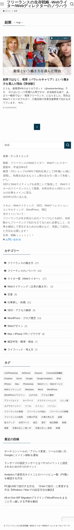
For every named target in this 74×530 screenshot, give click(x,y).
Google (29, 378)
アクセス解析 (47, 395)
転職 (58, 428)
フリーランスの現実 (13, 417)
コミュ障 (64, 400)
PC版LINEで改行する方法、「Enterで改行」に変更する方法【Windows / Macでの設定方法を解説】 (36, 488)
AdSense (26, 373)
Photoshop (28, 384)
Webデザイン (17, 325)
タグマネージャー (12, 406)
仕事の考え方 (47, 417)
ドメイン (39, 406)
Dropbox (8, 378)
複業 (6, 428)
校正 (35, 422)
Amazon (38, 373)
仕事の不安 (32, 417)
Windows (29, 389)
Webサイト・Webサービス (50, 384)
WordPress (52, 389)
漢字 (43, 422)
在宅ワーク (24, 422)
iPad (59, 378)
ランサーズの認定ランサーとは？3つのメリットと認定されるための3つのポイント (36, 464)
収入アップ (9, 422)
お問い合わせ (13, 239)
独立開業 (54, 422)
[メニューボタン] (2, 4)
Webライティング (12, 389)
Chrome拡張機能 (54, 373)
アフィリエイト (11, 400)
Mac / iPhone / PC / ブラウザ (26, 333)
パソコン (52, 406)
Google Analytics (44, 378)
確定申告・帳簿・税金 (23, 341)
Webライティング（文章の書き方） (30, 286)
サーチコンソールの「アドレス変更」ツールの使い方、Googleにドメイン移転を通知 (36, 453)
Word (40, 389)
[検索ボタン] (72, 4)
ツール (28, 406)
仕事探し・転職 (19, 302)
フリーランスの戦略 (59, 411)
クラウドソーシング (46, 400)
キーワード (28, 400)
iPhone (7, 384)
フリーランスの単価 (13, 411)
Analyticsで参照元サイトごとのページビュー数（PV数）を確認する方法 (37, 476)
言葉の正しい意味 (43, 428)
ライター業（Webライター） (27, 278)
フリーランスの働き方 (23, 262)
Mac (17, 384)
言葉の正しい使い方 (22, 428)
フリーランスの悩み (36, 411)
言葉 (12, 294)
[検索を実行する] (67, 145)
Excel (19, 378)
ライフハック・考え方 (23, 349)
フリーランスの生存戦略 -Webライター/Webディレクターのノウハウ (37, 4)
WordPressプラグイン (14, 395)
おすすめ (33, 395)
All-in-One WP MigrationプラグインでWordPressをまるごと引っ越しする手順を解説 (35, 499)
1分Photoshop (11, 373)
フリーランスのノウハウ (24, 270)
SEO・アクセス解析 (21, 310)
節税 (64, 422)
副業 (60, 417)
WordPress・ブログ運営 (24, 318)
